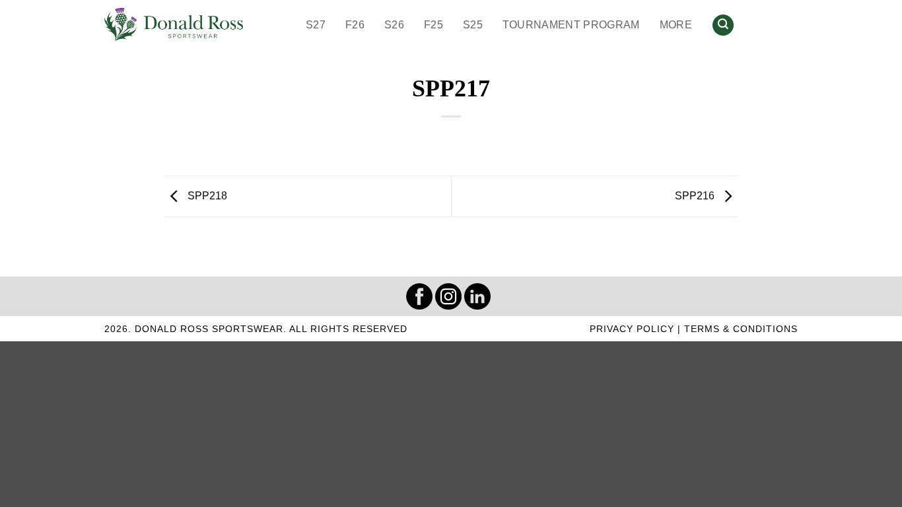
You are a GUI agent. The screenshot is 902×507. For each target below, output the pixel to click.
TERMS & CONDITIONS (741, 328)
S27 (316, 24)
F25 (433, 24)
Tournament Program (571, 24)
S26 (394, 24)
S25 (473, 24)
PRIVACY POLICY (632, 328)
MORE (676, 24)
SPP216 (696, 195)
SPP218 (206, 195)
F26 (354, 24)
